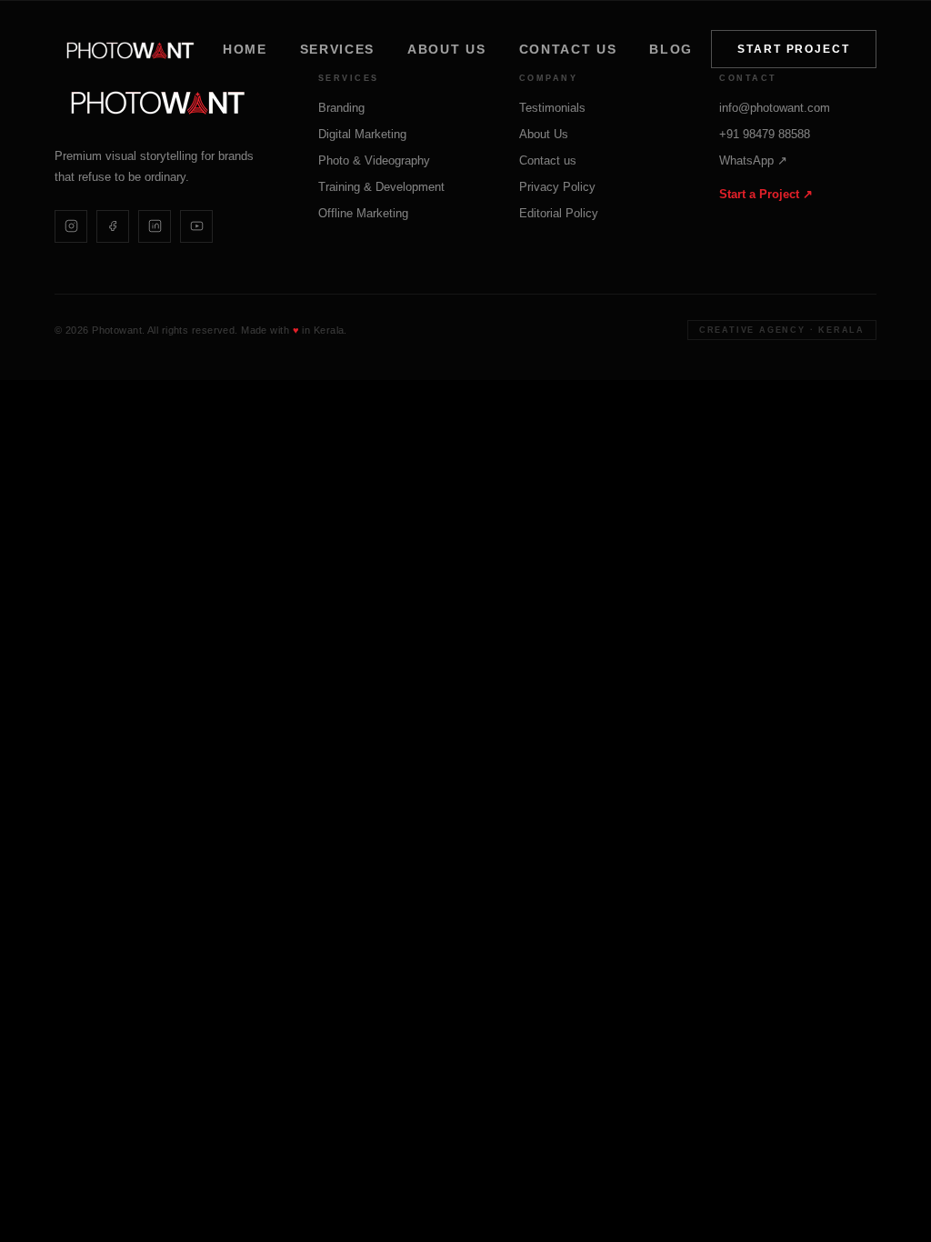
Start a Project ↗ (766, 194)
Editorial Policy (558, 213)
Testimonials (552, 108)
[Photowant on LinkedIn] (154, 226)
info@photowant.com (774, 108)
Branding (341, 108)
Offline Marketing (363, 213)
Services (337, 49)
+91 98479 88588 (764, 134)
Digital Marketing (362, 134)
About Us (446, 49)
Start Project (793, 49)
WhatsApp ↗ (753, 160)
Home (245, 49)
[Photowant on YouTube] (196, 226)
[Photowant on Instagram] (71, 226)
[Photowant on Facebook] (112, 226)
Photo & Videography (374, 160)
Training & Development (381, 187)
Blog (671, 49)
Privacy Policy (557, 187)
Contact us (568, 49)
